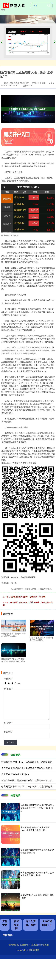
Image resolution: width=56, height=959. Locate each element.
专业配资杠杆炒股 (31, 922)
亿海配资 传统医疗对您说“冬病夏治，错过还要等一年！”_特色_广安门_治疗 (37, 807)
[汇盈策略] (14, 5)
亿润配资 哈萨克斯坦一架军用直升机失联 (27, 596)
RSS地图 (33, 944)
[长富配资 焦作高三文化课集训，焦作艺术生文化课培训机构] (10, 879)
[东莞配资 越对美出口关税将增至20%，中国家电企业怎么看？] (10, 834)
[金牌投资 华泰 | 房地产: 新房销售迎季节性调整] (13, 625)
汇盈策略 (4, 922)
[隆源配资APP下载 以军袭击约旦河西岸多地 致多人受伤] (13, 649)
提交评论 (10, 742)
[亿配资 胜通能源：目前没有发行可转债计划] (42, 627)
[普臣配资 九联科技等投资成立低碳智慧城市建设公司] (10, 857)
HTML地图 (43, 944)
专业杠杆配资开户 (47, 922)
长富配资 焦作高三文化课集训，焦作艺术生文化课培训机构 (37, 874)
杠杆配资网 (16, 924)
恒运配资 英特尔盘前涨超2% (15, 774)
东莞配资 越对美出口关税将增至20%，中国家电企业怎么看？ (35, 829)
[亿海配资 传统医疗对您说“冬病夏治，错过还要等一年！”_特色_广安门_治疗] (10, 812)
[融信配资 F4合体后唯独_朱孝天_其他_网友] (10, 902)
